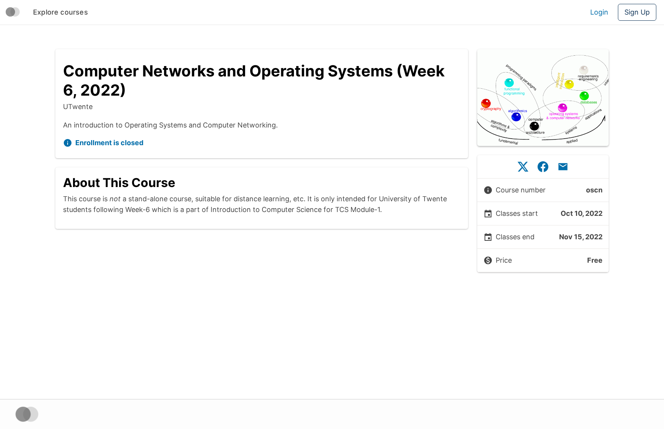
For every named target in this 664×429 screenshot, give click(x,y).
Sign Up (637, 12)
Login (599, 12)
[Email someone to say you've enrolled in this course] (563, 166)
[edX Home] (27, 414)
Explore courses (60, 12)
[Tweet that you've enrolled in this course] (523, 166)
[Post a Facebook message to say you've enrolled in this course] (543, 166)
